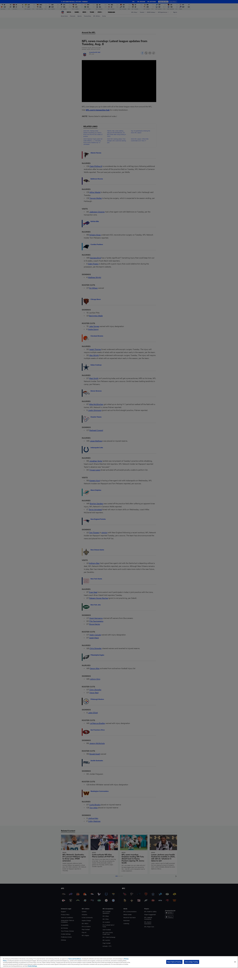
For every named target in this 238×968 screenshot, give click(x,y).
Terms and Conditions (74, 959)
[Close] (235, 962)
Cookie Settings (32, 966)
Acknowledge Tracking (191, 962)
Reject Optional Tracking (174, 962)
